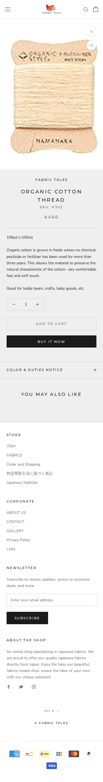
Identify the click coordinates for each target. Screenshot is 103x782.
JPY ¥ (49, 711)
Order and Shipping (23, 464)
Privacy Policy (18, 540)
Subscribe (27, 618)
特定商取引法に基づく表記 (30, 473)
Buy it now (51, 342)
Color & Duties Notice (35, 370)
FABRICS (14, 455)
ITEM (11, 446)
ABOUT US (16, 512)
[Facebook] (8, 686)
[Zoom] (91, 31)
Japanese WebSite (22, 482)
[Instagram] (34, 686)
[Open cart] (95, 9)
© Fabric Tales (51, 723)
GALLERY (15, 530)
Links (11, 549)
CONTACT (15, 521)
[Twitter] (21, 686)
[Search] (85, 9)
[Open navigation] (7, 9)
